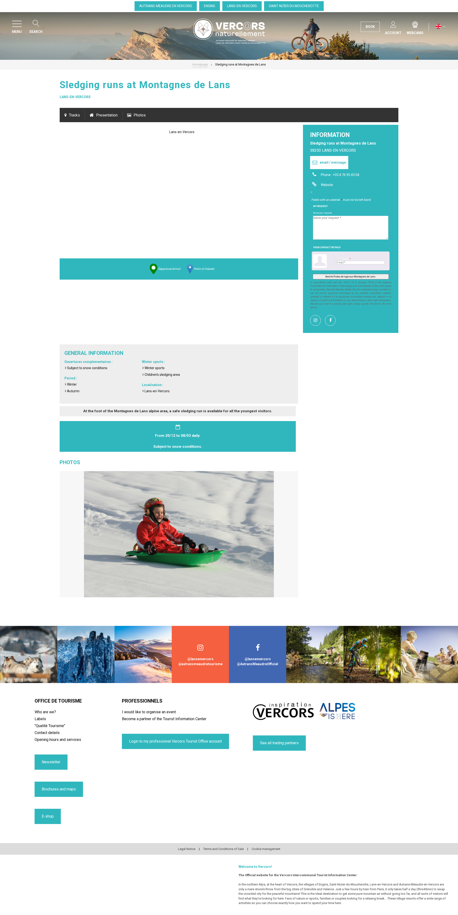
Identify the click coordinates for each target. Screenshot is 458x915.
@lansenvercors (200, 659)
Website (327, 185)
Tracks (74, 115)
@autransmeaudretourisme (200, 664)
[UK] (440, 26)
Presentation (107, 115)
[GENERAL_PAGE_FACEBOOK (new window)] (332, 320)
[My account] (393, 23)
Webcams (415, 23)
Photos (140, 115)
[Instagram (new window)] (317, 320)
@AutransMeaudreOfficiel (257, 664)
